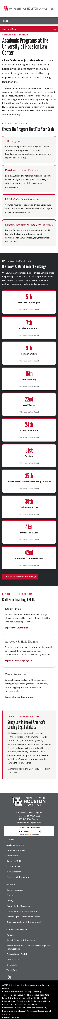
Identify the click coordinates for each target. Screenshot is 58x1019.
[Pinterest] (33, 977)
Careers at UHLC (13, 861)
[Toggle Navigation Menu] (55, 19)
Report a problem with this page (17, 991)
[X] (9, 977)
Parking (10, 934)
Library (9, 900)
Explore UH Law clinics (16, 627)
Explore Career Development (20, 697)
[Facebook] (16, 977)
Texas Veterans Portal (16, 954)
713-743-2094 (23, 822)
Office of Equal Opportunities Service (23, 916)
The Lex (10, 895)
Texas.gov (38, 991)
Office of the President (16, 929)
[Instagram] (29, 977)
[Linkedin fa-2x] (25, 977)
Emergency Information (17, 877)
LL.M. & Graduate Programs (22, 199)
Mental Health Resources (18, 906)
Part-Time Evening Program (21, 170)
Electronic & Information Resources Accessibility (24, 1007)
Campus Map (12, 855)
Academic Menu (9, 29)
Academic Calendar (15, 845)
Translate (35, 835)
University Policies (10, 1017)
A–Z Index (10, 839)
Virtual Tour (11, 970)
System (11, 964)
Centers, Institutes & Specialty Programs (29, 225)
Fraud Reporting (41, 994)
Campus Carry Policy (15, 850)
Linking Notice (41, 998)
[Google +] (20, 977)
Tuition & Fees (13, 959)
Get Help (10, 884)
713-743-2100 (25, 819)
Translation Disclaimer (29, 827)
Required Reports (31, 1004)
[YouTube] (38, 977)
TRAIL (30, 994)
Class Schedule (13, 866)
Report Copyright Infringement (21, 940)
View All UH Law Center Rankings (20, 576)
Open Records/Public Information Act (23, 922)
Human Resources (14, 890)
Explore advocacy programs (19, 660)
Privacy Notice (8, 1001)
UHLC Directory (13, 871)
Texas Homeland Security (13, 994)
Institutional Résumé (12, 1004)
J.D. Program (13, 141)
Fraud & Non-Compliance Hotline (21, 911)
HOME (6, 21)
